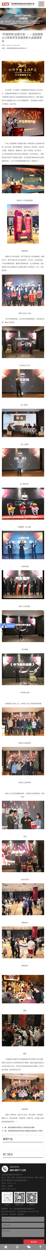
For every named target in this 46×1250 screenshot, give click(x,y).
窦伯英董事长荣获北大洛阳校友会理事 (21, 1127)
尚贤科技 (20, 1214)
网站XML (5, 1214)
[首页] (6, 1247)
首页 (13, 21)
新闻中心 (19, 21)
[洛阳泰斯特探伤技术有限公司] (18, 4)
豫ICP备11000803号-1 (9, 1211)
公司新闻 (26, 21)
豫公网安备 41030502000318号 (28, 1211)
